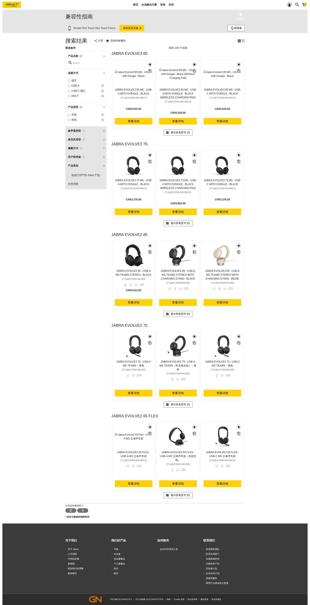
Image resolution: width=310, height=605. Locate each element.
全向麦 (117, 554)
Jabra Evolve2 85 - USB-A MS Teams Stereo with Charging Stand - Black (178, 275)
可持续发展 (73, 559)
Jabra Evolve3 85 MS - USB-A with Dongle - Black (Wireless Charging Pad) (178, 93)
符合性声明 (192, 599)
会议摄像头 (119, 559)
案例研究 (72, 573)
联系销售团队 (212, 549)
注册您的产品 (212, 563)
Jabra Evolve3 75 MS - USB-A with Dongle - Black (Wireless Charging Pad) (178, 184)
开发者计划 (211, 568)
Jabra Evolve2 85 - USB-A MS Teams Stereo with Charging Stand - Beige (222, 275)
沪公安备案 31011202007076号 (149, 599)
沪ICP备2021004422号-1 (121, 599)
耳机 (116, 549)
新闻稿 (71, 563)
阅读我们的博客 (76, 568)
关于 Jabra (73, 549)
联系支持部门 (212, 554)
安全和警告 (216, 599)
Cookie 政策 (179, 599)
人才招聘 (72, 554)
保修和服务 (211, 578)
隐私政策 (204, 599)
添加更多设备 (132, 28)
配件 (116, 573)
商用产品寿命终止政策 (217, 583)
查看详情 (133, 121)
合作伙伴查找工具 (169, 549)
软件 (116, 568)
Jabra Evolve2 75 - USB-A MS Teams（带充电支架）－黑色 (178, 365)
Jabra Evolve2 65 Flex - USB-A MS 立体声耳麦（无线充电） (178, 456)
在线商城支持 (212, 559)
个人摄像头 (119, 563)
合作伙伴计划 (212, 573)
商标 (168, 599)
